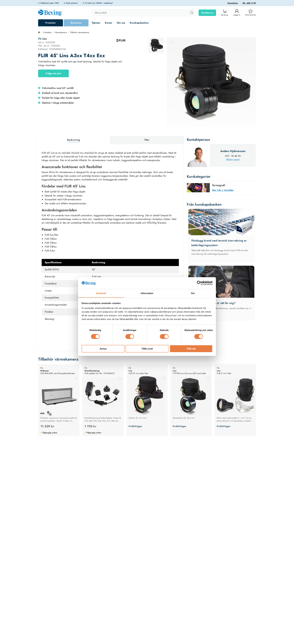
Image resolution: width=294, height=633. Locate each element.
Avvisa (103, 348)
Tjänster (96, 23)
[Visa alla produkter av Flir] (121, 40)
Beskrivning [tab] (73, 140)
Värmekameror (61, 32)
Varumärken (232, 3)
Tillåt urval (147, 348)
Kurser (108, 23)
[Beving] (50, 13)
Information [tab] (147, 293)
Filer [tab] (147, 140)
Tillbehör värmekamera (79, 32)
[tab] (156, 45)
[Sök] (191, 12)
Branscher (76, 23)
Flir (40, 38)
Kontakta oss (207, 12)
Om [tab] (193, 293)
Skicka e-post (232, 159)
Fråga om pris (53, 73)
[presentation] (156, 45)
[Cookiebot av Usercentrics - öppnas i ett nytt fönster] (199, 283)
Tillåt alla (191, 348)
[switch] (129, 336)
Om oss (121, 23)
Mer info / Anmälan (223, 190)
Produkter (50, 23)
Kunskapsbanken (139, 23)
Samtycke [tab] (101, 293)
